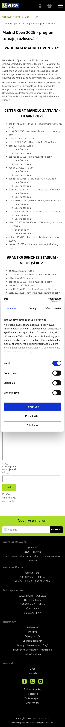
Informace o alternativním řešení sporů (32, 649)
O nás (32, 668)
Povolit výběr (32, 416)
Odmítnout (32, 425)
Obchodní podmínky (32, 641)
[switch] (56, 373)
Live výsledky (32, 702)
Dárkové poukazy (32, 654)
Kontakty (32, 673)
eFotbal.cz (32, 694)
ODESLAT (56, 529)
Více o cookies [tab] (53, 308)
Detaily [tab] (32, 308)
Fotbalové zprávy (32, 689)
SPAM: (6, 463)
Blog (27, 17)
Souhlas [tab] (11, 308)
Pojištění (32, 632)
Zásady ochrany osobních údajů (32, 645)
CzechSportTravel (11, 17)
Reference (32, 627)
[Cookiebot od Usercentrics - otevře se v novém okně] (47, 300)
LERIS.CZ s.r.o (42, 718)
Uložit (9, 487)
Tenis (37, 17)
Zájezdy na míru (32, 636)
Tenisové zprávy (32, 698)
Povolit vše (33, 406)
